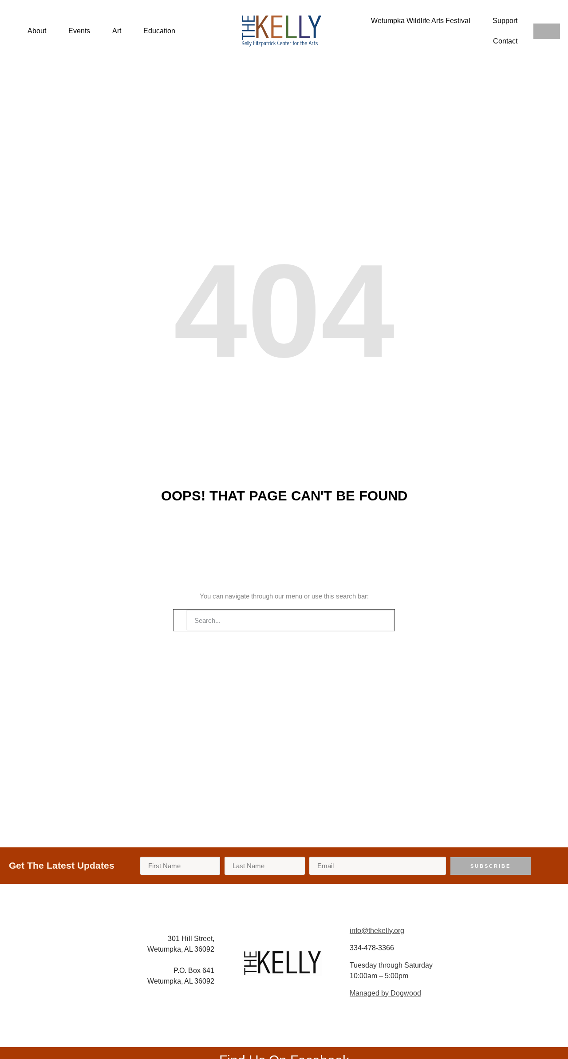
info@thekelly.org (377, 930)
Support (505, 20)
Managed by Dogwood (385, 993)
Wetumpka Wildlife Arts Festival (420, 20)
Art (116, 31)
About (37, 31)
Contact (505, 41)
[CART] (546, 31)
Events (79, 31)
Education (159, 31)
